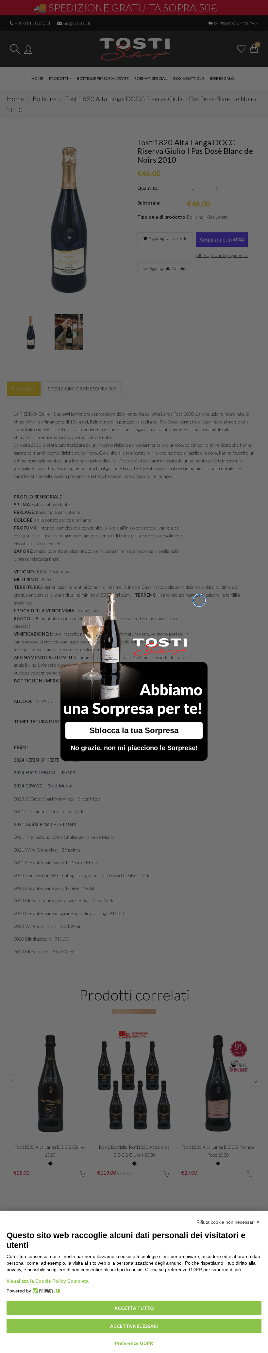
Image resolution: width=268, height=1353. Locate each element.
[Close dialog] (199, 600)
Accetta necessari (134, 1326)
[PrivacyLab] (45, 1291)
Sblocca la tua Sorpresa (134, 730)
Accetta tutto (134, 1308)
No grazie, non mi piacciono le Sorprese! (134, 747)
